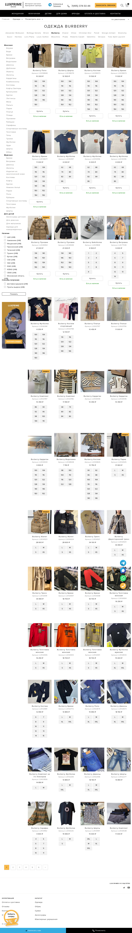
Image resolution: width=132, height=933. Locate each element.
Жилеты (10, 75)
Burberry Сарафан (39, 828)
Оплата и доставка (95, 14)
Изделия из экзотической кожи (15, 172)
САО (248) (11, 260)
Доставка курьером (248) (17, 284)
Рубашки (10, 122)
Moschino (55, 37)
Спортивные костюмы (16, 129)
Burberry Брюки (118, 70)
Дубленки (11, 68)
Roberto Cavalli (77, 37)
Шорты (9, 149)
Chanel (65, 33)
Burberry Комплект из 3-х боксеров (39, 775)
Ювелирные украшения (46, 919)
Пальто (9, 105)
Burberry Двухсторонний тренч (118, 537)
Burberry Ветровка (119, 242)
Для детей (9, 214)
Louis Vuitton (43, 37)
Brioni (46, 33)
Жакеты (10, 72)
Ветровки (10, 58)
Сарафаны (11, 125)
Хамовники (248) (14, 240)
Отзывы (5, 906)
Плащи (9, 115)
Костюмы (10, 85)
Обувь (38, 906)
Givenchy (122, 33)
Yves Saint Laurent (116, 37)
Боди (8, 51)
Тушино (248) (12, 253)
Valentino (91, 37)
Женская (8, 45)
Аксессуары (40, 915)
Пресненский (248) (15, 247)
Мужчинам (34, 14)
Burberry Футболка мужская (119, 651)
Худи (8, 145)
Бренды (76, 14)
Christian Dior (85, 33)
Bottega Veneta (34, 33)
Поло (8, 194)
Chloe (73, 33)
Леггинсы (10, 98)
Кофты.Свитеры (13, 88)
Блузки (9, 48)
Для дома (61, 14)
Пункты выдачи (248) (15, 287)
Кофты (9, 181)
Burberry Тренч (92, 536)
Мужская (8, 155)
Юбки (9, 152)
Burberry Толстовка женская (119, 594)
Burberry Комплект (40, 396)
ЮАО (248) (11, 266)
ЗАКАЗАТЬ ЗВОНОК (106, 5)
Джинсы (10, 65)
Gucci (9, 37)
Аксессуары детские (16, 217)
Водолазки (11, 61)
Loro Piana (29, 37)
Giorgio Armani (109, 33)
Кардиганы (11, 78)
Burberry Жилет (39, 536)
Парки (9, 108)
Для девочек (12, 220)
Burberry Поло (40, 70)
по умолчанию (118, 19)
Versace (101, 37)
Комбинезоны (12, 82)
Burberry (55, 33)
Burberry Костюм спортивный (66, 324)
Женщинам (18, 14)
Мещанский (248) (14, 244)
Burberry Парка (119, 459)
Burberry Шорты (66, 70)
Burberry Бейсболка (92, 242)
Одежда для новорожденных (14, 228)
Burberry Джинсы (119, 706)
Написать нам (34, 930)
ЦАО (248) (11, 237)
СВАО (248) (11, 273)
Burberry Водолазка (66, 459)
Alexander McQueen (15, 33)
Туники (9, 139)
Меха (8, 102)
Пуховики (10, 118)
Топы (8, 135)
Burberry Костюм (92, 70)
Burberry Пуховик (39, 242)
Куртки (9, 95)
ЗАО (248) (11, 263)
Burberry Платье (92, 323)
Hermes (18, 37)
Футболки (10, 142)
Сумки (38, 911)
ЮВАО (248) (12, 269)
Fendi (96, 33)
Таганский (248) (13, 250)
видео (72, 45)
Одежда (16, 19)
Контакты (115, 14)
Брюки (9, 55)
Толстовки (11, 132)
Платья (9, 112)
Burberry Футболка (66, 156)
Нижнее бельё (13, 187)
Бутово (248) (12, 256)
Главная (6, 19)
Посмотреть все (32, 19)
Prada (65, 37)
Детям (48, 14)
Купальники (11, 92)
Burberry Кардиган (92, 396)
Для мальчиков (13, 223)
